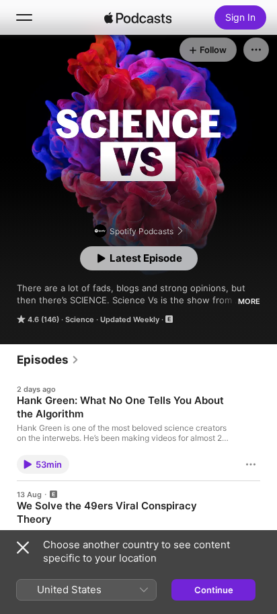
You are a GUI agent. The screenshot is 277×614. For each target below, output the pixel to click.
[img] (138, 17)
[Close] (23, 548)
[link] (48, 359)
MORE (249, 301)
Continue (213, 589)
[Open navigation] (24, 17)
